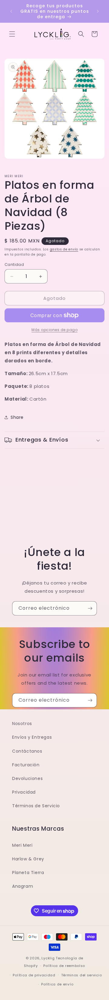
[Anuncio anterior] (11, 11)
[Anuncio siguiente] (97, 11)
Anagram (22, 886)
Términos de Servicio (36, 806)
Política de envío (57, 984)
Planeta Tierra (28, 872)
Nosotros (22, 723)
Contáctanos (27, 751)
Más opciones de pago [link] (54, 329)
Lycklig (47, 958)
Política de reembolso (64, 965)
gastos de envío (64, 249)
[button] (12, 34)
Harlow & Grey (28, 859)
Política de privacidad (34, 975)
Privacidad (24, 792)
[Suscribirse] (90, 608)
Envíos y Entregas (32, 737)
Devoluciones (27, 778)
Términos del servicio (81, 975)
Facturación (26, 765)
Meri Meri (22, 845)
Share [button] (17, 417)
